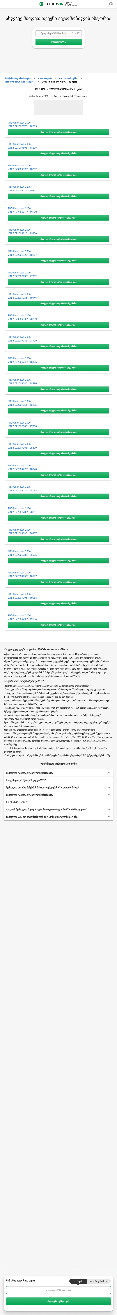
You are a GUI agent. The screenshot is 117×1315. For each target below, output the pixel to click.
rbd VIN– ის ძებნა (68, 78)
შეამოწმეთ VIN (58, 41)
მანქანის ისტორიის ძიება (17, 78)
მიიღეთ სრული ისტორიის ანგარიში (58, 132)
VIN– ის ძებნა (45, 78)
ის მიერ (78, 1281)
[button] (58, 772)
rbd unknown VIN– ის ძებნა (20, 81)
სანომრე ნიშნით (98, 1281)
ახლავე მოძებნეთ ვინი (58, 1301)
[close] (6, 4)
